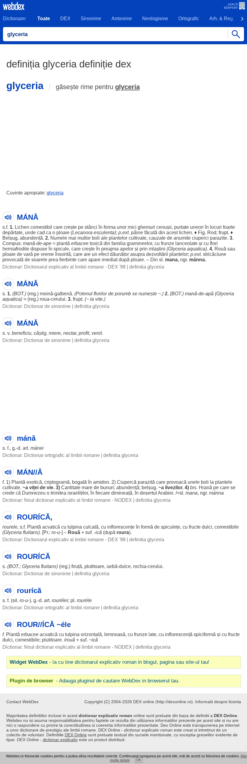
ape (47, 243)
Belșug (9, 238)
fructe (195, 527)
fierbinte (68, 259)
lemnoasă (114, 634)
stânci (91, 227)
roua (44, 299)
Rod (211, 232)
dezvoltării (157, 254)
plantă (63, 243)
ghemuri (146, 227)
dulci (207, 527)
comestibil (41, 227)
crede (8, 492)
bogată (79, 482)
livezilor (173, 487)
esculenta (104, 232)
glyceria (127, 87)
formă (147, 527)
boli (96, 238)
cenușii (164, 227)
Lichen (22, 227)
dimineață (121, 492)
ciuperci (200, 238)
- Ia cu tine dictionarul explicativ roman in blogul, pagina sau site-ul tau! (109, 662)
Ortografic (188, 18)
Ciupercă (126, 482)
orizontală (91, 634)
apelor (126, 248)
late (152, 634)
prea (53, 259)
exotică (34, 482)
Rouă (220, 248)
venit (97, 333)
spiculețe (170, 527)
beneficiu (21, 333)
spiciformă (205, 634)
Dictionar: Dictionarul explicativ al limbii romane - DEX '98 (64, 266)
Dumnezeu (33, 492)
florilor (100, 293)
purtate (181, 227)
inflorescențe (121, 527)
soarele (39, 259)
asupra (137, 254)
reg (32, 293)
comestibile (226, 527)
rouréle (84, 600)
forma (110, 227)
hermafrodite (15, 248)
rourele (9, 527)
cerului (58, 299)
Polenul (84, 293)
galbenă (63, 293)
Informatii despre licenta (218, 701)
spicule (61, 248)
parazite (218, 238)
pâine (137, 232)
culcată (90, 527)
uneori (197, 227)
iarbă (112, 566)
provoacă (176, 482)
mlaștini (157, 248)
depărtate (12, 232)
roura (123, 532)
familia (118, 243)
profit (84, 333)
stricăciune (214, 254)
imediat (109, 259)
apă (209, 293)
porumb (123, 293)
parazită (146, 482)
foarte (229, 227)
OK (138, 760)
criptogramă (57, 482)
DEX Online (76, 734)
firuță (76, 566)
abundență (31, 238)
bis (193, 487)
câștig (40, 333)
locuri (216, 227)
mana (171, 259)
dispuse (38, 248)
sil (14, 600)
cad (41, 232)
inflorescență (178, 634)
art (25, 448)
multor (84, 238)
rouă (70, 639)
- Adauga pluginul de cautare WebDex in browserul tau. (95, 681)
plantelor (118, 238)
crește (70, 227)
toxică (96, 243)
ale (104, 238)
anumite (182, 238)
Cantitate (70, 487)
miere (55, 333)
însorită (63, 254)
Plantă (18, 482)
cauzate (157, 238)
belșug (149, 487)
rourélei (60, 600)
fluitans (30, 532)
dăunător (119, 254)
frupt (223, 232)
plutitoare (94, 566)
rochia (139, 566)
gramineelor (139, 243)
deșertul (148, 492)
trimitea (58, 492)
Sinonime (91, 18)
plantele (223, 482)
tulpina (74, 527)
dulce (125, 566)
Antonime (121, 18)
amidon (101, 482)
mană (29, 243)
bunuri (107, 487)
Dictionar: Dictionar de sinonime (36, 306)
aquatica (196, 248)
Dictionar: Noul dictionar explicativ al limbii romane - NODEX (67, 500)
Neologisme (155, 18)
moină (46, 293)
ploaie (63, 232)
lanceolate (186, 243)
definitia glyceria (146, 266)
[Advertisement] (123, 139)
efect (103, 254)
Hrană (205, 487)
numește (148, 293)
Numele (58, 238)
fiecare (102, 492)
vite (99, 299)
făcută (150, 232)
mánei (37, 448)
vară (28, 254)
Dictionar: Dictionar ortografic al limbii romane (51, 455)
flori (214, 243)
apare (94, 259)
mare (87, 487)
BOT (18, 293)
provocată (12, 259)
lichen (185, 232)
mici (132, 227)
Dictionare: (14, 18)
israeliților (77, 492)
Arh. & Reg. (221, 18)
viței (34, 487)
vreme (47, 254)
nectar (69, 333)
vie (50, 487)
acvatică (51, 527)
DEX (65, 18)
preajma (110, 248)
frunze (167, 243)
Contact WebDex (22, 701)
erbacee (80, 243)
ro (54, 532)
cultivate (137, 238)
